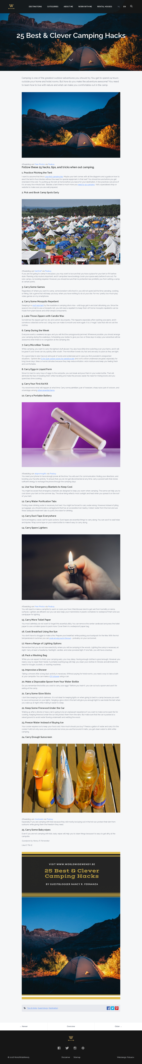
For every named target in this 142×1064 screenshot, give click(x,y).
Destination (53, 1008)
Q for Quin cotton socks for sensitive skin (57, 359)
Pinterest (83, 1048)
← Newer (24, 1026)
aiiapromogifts (40, 474)
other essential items (46, 390)
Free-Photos (40, 164)
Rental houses (104, 7)
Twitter (67, 1048)
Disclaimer (65, 1057)
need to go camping (86, 185)
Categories (52, 7)
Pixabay (51, 164)
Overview (71, 1026)
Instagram (75, 1048)
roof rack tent (38, 305)
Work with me (85, 7)
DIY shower (54, 676)
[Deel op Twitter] (112, 1008)
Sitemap (77, 1057)
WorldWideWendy (11, 5)
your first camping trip (54, 177)
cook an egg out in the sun (60, 638)
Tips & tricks (32, 1008)
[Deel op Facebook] (108, 1008)
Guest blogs (43, 1008)
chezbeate (39, 819)
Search (131, 7)
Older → (118, 1026)
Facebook (59, 1048)
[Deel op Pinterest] (116, 1008)
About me (68, 7)
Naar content (71, 60)
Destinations (35, 7)
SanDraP (38, 271)
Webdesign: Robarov (125, 1057)
